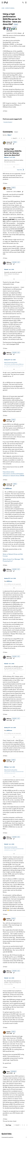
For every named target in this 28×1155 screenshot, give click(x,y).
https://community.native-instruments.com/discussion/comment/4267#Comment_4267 (14, 848)
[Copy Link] (23, 33)
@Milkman (8, 488)
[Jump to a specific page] (24, 138)
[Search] (23, 2)
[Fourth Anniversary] (10, 29)
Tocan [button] (8, 1071)
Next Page (8, 1125)
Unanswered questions (14, 1137)
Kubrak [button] (8, 187)
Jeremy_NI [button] (9, 142)
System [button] (19, 33)
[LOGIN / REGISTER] (25, 2)
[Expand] (14, 167)
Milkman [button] (9, 27)
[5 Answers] (12, 29)
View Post (19, 169)
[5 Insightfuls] (16, 29)
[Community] (6, 2)
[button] (4, 28)
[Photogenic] (7, 29)
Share (5, 111)
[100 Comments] (14, 29)
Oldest (9, 135)
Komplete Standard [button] (8, 122)
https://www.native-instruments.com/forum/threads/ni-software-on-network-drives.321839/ (13, 473)
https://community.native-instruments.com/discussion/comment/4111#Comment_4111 (14, 771)
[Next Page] (21, 138)
